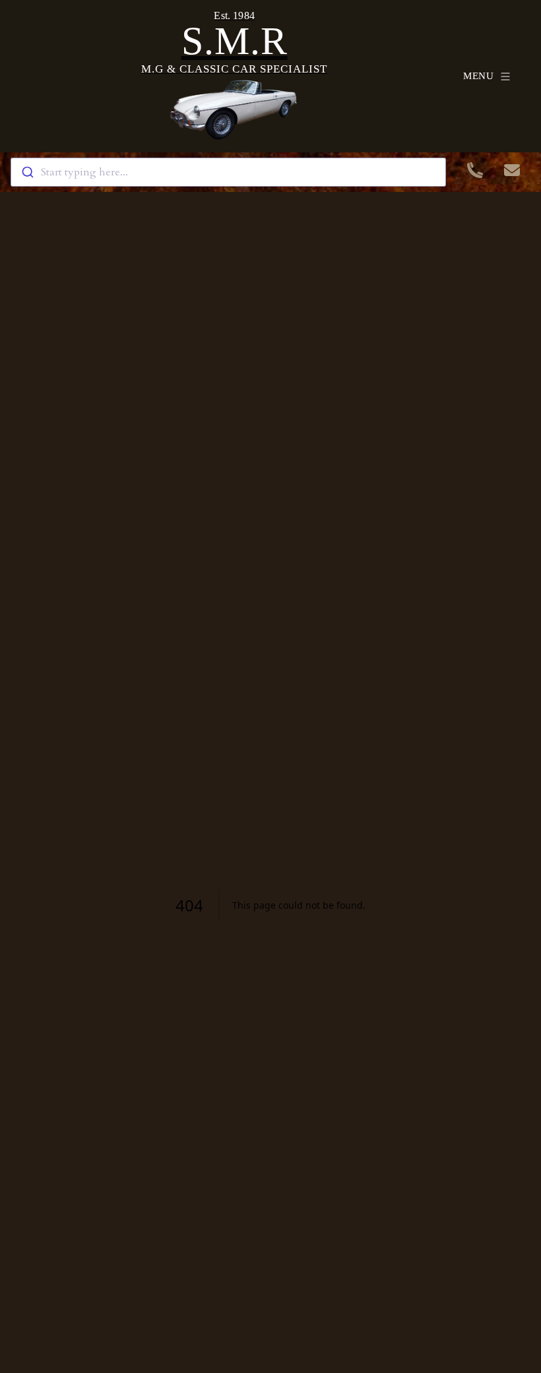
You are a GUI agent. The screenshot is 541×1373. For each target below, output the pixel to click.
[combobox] (228, 172)
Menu (478, 76)
